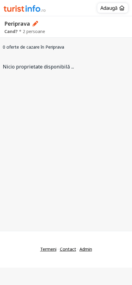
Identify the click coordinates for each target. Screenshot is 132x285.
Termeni (48, 249)
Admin (86, 249)
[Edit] (35, 23)
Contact (68, 249)
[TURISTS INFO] (25, 9)
